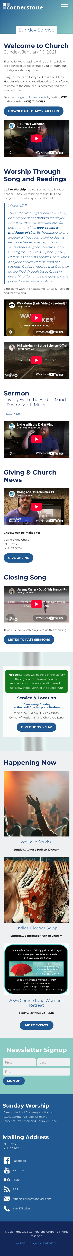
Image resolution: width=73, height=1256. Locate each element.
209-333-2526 (22, 1208)
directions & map (36, 727)
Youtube (18, 1170)
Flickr (16, 1179)
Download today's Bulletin (33, 111)
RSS (15, 1189)
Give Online (18, 558)
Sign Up (13, 1080)
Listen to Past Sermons (29, 639)
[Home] (23, 6)
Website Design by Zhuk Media (36, 1243)
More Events (36, 1025)
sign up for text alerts (32, 97)
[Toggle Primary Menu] (64, 6)
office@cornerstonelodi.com (32, 1198)
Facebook (19, 1160)
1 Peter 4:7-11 (12, 414)
